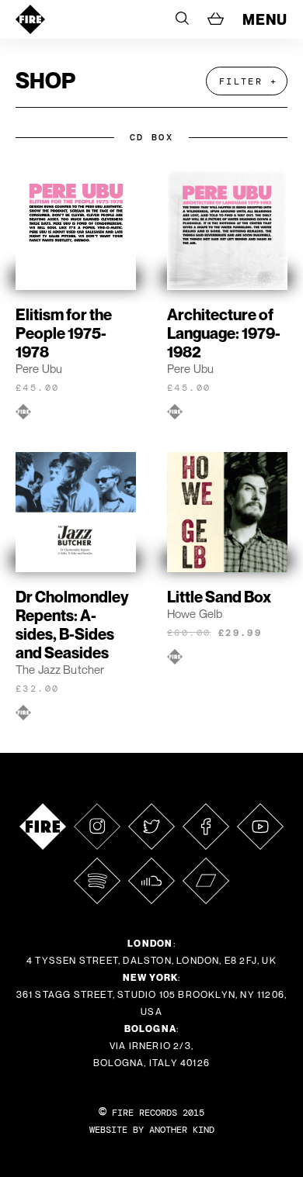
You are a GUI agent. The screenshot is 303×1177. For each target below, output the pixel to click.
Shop (45, 80)
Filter (241, 81)
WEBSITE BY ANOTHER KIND (151, 1130)
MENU (264, 19)
